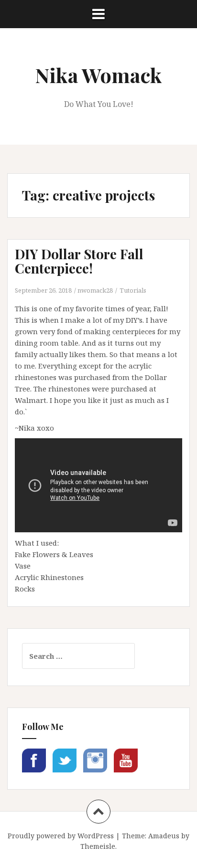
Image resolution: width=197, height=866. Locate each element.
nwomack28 (95, 290)
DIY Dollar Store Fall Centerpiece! (79, 261)
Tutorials (133, 290)
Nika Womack (98, 75)
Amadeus (163, 835)
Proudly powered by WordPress (61, 835)
